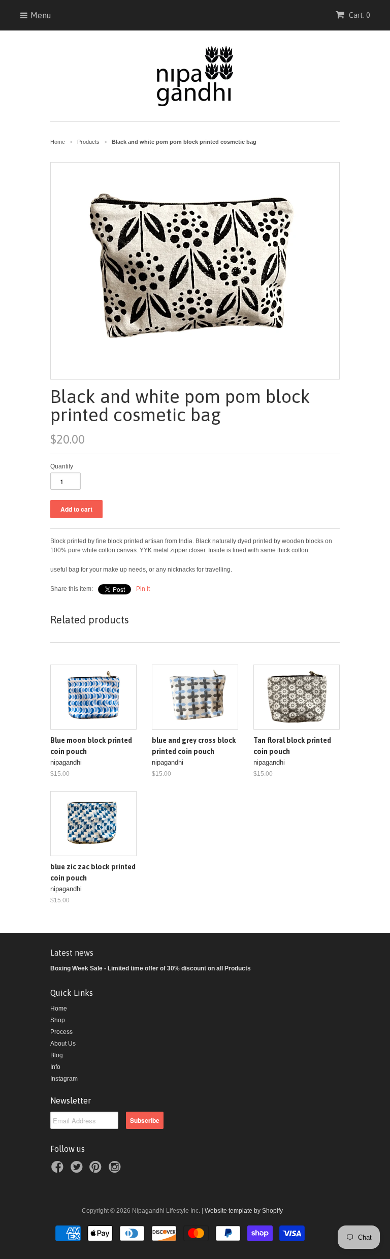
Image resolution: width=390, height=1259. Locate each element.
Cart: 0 (358, 15)
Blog (56, 1055)
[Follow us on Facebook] (59, 1170)
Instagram (64, 1078)
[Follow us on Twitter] (78, 1170)
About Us (63, 1043)
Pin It (143, 588)
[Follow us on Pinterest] (97, 1170)
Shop (57, 1020)
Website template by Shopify (244, 1210)
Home (58, 1008)
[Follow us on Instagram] (116, 1170)
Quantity (61, 466)
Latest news (71, 952)
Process (61, 1031)
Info (55, 1067)
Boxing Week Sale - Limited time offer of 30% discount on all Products (150, 968)
